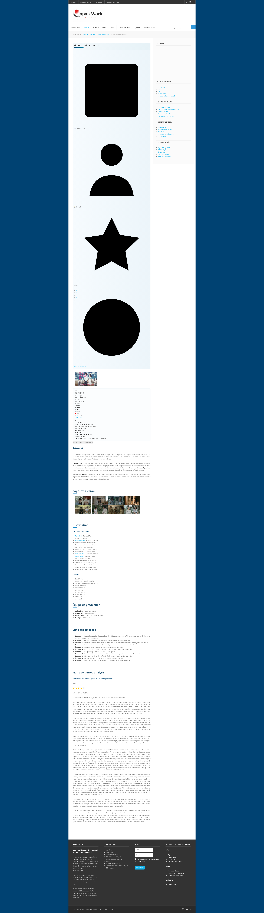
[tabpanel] (111, 635)
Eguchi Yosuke (80, 540)
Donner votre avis (80, 367)
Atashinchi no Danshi (165, 130)
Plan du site (172, 885)
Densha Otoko (163, 112)
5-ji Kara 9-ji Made (164, 107)
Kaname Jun (79, 556)
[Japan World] (89, 15)
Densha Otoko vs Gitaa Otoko (168, 109)
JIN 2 (159, 89)
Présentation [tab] (77, 442)
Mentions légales (174, 871)
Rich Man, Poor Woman (166, 116)
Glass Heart (162, 94)
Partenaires (172, 857)
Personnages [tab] (88, 442)
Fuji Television (79, 418)
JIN (159, 91)
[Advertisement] (153, 11)
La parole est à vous (175, 861)
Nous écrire (172, 859)
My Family (161, 87)
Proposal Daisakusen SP (166, 134)
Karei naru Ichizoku (164, 156)
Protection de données (176, 873)
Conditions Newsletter (175, 875)
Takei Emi (78, 536)
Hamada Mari (79, 554)
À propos (171, 855)
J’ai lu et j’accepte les (147, 860)
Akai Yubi (161, 132)
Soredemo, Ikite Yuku (165, 114)
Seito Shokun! (162, 136)
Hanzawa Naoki (163, 154)
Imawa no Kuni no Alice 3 (166, 96)
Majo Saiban (162, 127)
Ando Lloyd (162, 150)
